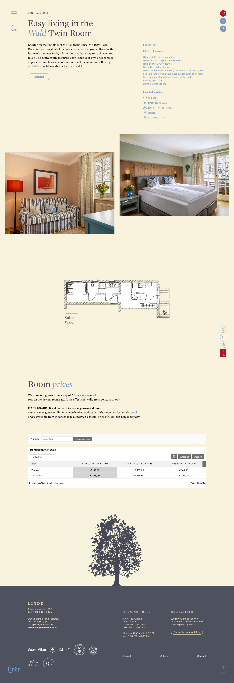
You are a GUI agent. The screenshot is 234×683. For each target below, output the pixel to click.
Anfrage (184, 456)
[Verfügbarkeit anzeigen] (174, 456)
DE (223, 351)
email (133, 412)
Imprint (127, 656)
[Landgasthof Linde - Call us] (223, 337)
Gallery (164, 656)
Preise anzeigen (82, 439)
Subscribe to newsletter (187, 632)
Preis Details (198, 483)
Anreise (35, 438)
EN (223, 354)
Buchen (39, 76)
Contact (201, 656)
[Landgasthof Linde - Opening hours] (223, 329)
